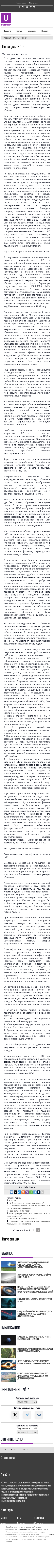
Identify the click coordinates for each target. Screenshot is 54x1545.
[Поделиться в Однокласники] (23, 1192)
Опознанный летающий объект (23, 1218)
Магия (4, 1517)
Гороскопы (31, 31)
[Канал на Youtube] (34, 6)
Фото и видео (21, 3)
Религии (21, 1523)
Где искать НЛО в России (20, 1211)
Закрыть (50, 1534)
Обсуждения (33, 3)
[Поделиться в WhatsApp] (31, 1192)
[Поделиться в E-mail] (42, 1192)
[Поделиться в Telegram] (35, 1192)
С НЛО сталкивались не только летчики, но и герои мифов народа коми (28, 1207)
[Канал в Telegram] (30, 6)
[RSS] (19, 6)
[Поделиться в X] (16, 1192)
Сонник (44, 31)
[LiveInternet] (3, 1466)
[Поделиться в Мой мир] (19, 1192)
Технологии (38, 1517)
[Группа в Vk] (23, 6)
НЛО (19, 1517)
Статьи (19, 31)
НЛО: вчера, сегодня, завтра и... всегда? (26, 1203)
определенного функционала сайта (32, 1529)
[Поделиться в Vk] (12, 1192)
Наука (3, 1523)
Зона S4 (12, 1200)
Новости (7, 31)
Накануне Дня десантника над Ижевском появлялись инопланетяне (28, 1222)
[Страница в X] (27, 6)
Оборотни (38, 1523)
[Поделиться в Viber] (27, 1192)
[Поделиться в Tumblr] (39, 1192)
